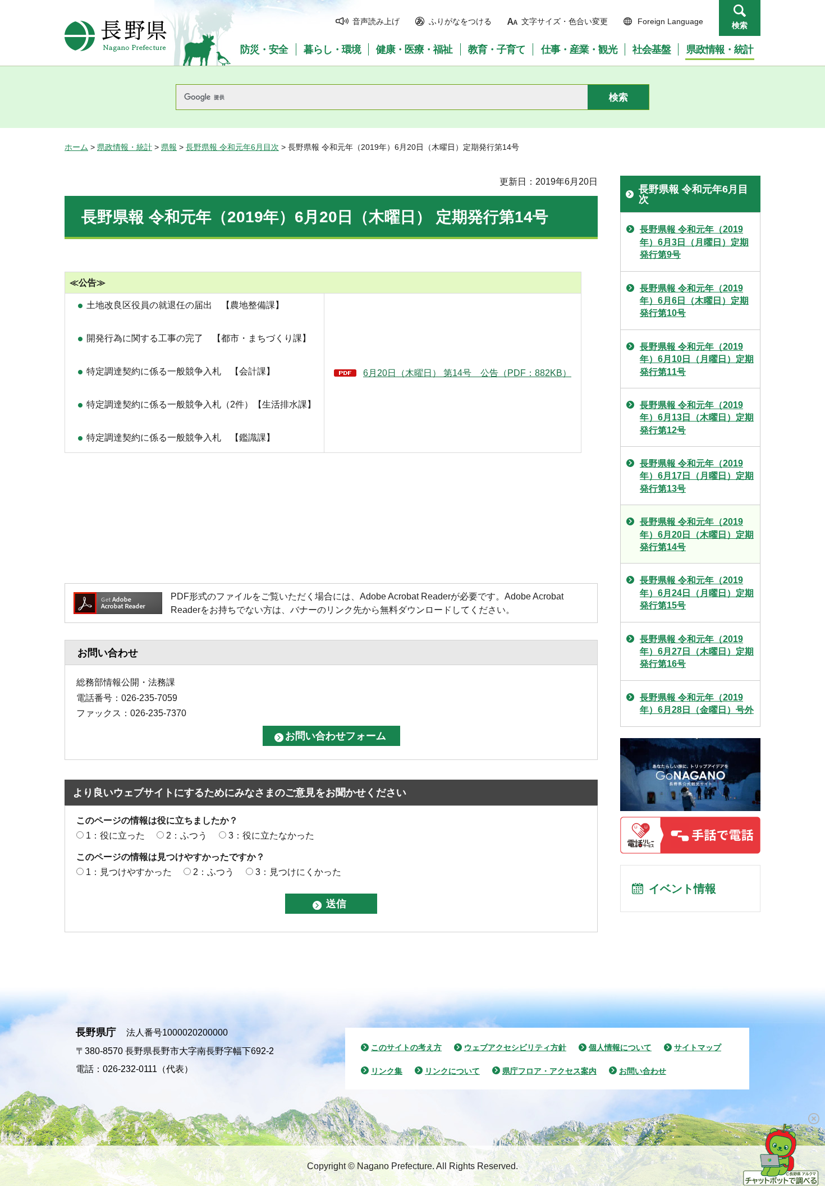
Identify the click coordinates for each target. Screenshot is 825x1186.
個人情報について (620, 1047)
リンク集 (386, 1070)
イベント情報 (682, 888)
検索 (740, 25)
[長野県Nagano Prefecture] (116, 36)
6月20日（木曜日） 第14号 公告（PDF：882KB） (467, 373)
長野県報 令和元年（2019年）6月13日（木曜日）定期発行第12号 (697, 417)
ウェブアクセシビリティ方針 (515, 1047)
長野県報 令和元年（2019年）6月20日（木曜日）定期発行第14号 (697, 534)
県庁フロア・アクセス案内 (549, 1070)
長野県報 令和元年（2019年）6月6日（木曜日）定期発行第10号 (694, 300)
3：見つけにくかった (298, 872)
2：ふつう (186, 835)
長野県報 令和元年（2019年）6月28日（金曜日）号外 (697, 704)
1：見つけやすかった (129, 872)
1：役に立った (115, 835)
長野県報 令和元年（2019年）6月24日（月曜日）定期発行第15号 (697, 592)
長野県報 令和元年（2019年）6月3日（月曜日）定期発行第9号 (694, 242)
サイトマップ (697, 1047)
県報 (169, 147)
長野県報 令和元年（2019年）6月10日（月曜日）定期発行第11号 (697, 359)
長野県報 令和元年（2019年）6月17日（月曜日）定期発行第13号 (697, 476)
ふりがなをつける (460, 21)
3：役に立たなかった (271, 835)
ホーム (76, 147)
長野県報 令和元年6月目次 (232, 147)
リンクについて (452, 1070)
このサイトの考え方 (406, 1047)
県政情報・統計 (124, 147)
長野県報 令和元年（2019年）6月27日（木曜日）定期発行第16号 (697, 651)
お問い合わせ (642, 1070)
